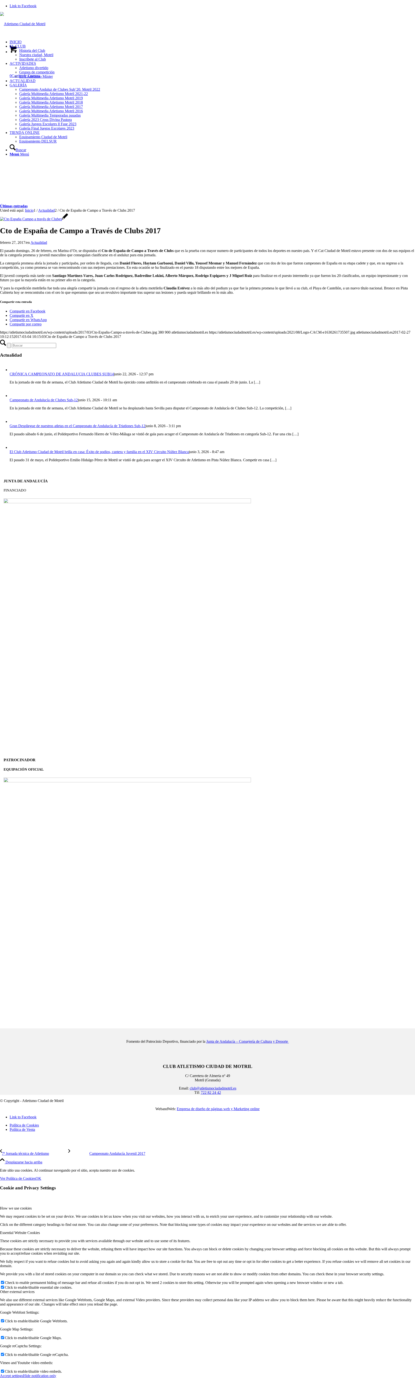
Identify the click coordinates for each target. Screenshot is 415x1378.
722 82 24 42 (211, 1092)
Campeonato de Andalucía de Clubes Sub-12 (44, 400)
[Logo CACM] (22, 24)
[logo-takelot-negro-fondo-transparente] (127, 781)
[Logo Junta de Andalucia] (127, 502)
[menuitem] (212, 42)
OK (38, 1178)
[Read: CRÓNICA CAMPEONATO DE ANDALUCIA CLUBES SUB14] (14, 370)
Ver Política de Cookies (18, 1178)
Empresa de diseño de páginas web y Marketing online (218, 1109)
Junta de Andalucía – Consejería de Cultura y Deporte (247, 1041)
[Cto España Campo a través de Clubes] (34, 219)
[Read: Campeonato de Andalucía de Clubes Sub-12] (14, 396)
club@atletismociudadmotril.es (213, 1088)
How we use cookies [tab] (16, 1208)
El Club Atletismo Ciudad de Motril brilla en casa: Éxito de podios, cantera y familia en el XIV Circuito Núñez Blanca (99, 452)
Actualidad (39, 242)
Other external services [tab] (17, 1292)
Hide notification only (39, 1376)
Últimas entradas (14, 206)
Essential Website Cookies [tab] (20, 1233)
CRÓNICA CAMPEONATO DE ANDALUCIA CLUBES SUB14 (62, 374)
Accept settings (11, 1376)
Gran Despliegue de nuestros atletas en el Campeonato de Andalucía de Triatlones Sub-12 (77, 426)
